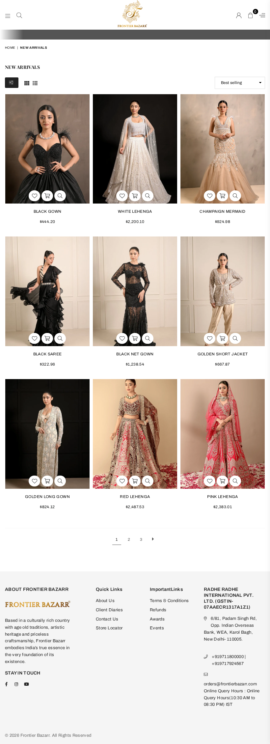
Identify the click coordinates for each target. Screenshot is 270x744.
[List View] (35, 82)
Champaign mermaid (222, 211)
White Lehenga (135, 211)
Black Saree (47, 354)
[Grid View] (26, 82)
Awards (157, 619)
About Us (105, 600)
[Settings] (260, 15)
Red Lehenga (135, 496)
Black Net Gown (134, 354)
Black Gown (48, 211)
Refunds (158, 610)
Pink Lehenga (222, 496)
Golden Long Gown (47, 496)
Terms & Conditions (169, 600)
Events (157, 628)
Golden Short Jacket (223, 354)
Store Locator (109, 628)
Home (10, 47)
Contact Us (107, 619)
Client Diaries (109, 610)
